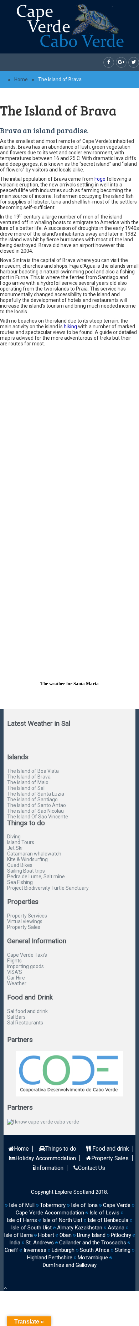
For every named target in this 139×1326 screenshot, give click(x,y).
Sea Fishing (20, 882)
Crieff (11, 1250)
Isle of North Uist (62, 1220)
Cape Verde (116, 1205)
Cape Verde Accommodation (50, 1212)
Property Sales (23, 927)
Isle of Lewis (104, 1212)
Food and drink (110, 1149)
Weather (16, 983)
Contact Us (91, 1168)
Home (21, 79)
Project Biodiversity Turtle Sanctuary (48, 888)
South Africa (94, 1250)
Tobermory (53, 1205)
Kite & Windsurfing (27, 859)
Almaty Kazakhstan (79, 1227)
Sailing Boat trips (26, 871)
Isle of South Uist (31, 1227)
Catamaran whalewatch (34, 854)
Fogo (99, 179)
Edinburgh (63, 1250)
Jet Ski (14, 848)
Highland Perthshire (49, 1257)
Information (49, 1168)
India (14, 1242)
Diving (14, 836)
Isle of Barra (18, 1235)
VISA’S (14, 972)
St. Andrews (40, 1242)
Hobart (46, 1235)
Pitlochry (121, 1235)
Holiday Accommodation (45, 1158)
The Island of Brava (29, 777)
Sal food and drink (27, 1011)
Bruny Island (91, 1235)
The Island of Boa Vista (33, 771)
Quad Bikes (19, 865)
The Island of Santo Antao (36, 805)
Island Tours (20, 842)
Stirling (122, 1250)
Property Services (27, 916)
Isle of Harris (22, 1220)
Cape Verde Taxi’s (27, 955)
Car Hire (16, 978)
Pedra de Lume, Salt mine (36, 876)
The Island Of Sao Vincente (37, 816)
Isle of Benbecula (108, 1220)
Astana (116, 1227)
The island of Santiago (32, 799)
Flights (14, 960)
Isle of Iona (84, 1205)
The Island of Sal (26, 788)
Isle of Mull (22, 1205)
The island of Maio (27, 782)
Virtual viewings (24, 921)
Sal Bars (16, 1017)
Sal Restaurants (25, 1023)
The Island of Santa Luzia (35, 794)
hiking (70, 326)
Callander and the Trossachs (92, 1242)
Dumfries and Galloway (70, 1265)
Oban (66, 1235)
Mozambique (93, 1257)
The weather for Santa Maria (69, 683)
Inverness (35, 1250)
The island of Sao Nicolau (35, 811)
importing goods (25, 966)
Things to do (60, 1149)
